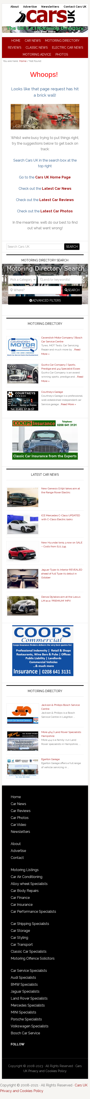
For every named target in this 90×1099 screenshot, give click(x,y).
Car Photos (20, 818)
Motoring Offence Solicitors (33, 958)
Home (16, 797)
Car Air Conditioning (26, 877)
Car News (18, 804)
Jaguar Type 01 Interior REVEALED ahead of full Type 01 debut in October (61, 573)
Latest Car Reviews (56, 200)
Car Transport (22, 944)
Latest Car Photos (56, 211)
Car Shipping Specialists (30, 924)
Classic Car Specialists (29, 951)
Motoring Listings (25, 870)
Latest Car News (56, 188)
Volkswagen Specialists (29, 1026)
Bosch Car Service (25, 1033)
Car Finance (20, 898)
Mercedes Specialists (28, 1005)
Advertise (18, 851)
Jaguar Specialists (25, 991)
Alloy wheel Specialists (29, 884)
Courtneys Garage (52, 391)
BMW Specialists (24, 984)
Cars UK (45, 16)
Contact (17, 858)
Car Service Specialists (29, 971)
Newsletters (20, 832)
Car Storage (20, 931)
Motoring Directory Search (44, 260)
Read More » (68, 404)
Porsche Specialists (26, 1019)
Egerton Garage (50, 759)
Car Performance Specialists (33, 911)
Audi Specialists (23, 977)
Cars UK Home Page (53, 177)
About (16, 844)
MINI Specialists (23, 1012)
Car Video (18, 825)
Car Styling (19, 938)
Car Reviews (21, 811)
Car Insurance (22, 905)
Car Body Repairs (25, 891)
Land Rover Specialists (29, 998)
